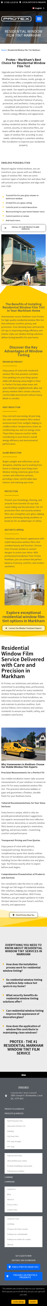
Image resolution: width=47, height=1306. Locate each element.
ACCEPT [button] (33, 1302)
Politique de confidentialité (17, 1234)
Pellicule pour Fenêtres (15, 1171)
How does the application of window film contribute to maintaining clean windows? (21, 1029)
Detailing (10, 1131)
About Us (10, 1199)
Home (4, 50)
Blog (9, 1194)
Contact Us (11, 1189)
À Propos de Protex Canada (17, 1229)
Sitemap (10, 1244)
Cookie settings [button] (18, 1302)
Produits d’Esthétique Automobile (19, 1166)
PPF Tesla (10, 1146)
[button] (39, 19)
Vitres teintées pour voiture (17, 1161)
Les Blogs (10, 1224)
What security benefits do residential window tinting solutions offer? (20, 998)
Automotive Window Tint (16, 1126)
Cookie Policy (12, 1210)
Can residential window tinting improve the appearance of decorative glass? (23, 1014)
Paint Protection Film (15, 1121)
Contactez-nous (13, 1219)
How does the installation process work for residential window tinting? (21, 967)
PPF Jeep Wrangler (14, 1141)
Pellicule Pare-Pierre (14, 1155)
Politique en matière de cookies (19, 1239)
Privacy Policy (12, 1204)
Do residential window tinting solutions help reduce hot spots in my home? (22, 983)
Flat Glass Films (13, 1136)
